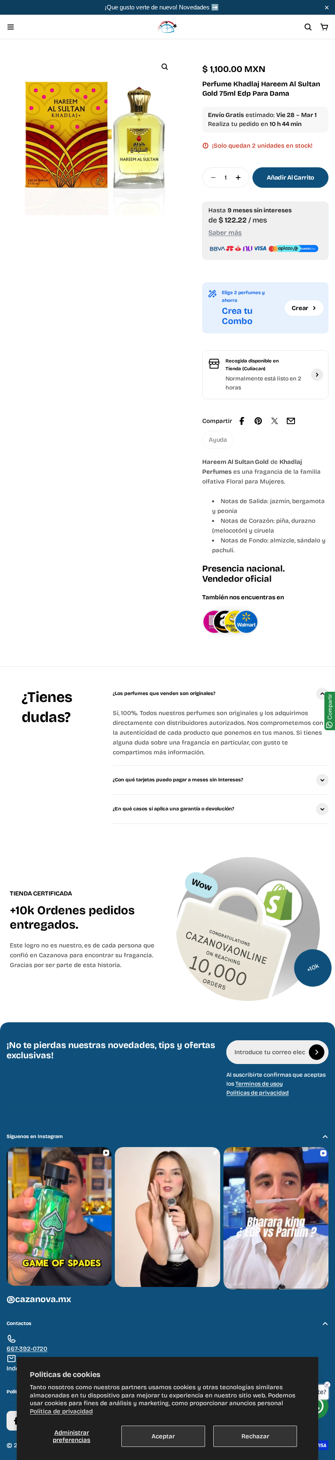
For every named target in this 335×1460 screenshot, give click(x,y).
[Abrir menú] (10, 27)
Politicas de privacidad (257, 1092)
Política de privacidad (61, 1411)
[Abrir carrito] (324, 27)
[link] (218, 440)
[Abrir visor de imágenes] (165, 67)
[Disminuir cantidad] (210, 177)
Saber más (225, 232)
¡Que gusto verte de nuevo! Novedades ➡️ (162, 7)
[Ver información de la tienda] (317, 375)
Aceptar (163, 1436)
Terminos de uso (257, 1083)
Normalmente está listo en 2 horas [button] (263, 383)
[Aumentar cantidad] (240, 177)
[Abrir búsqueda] (308, 27)
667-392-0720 (27, 1348)
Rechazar (255, 1436)
